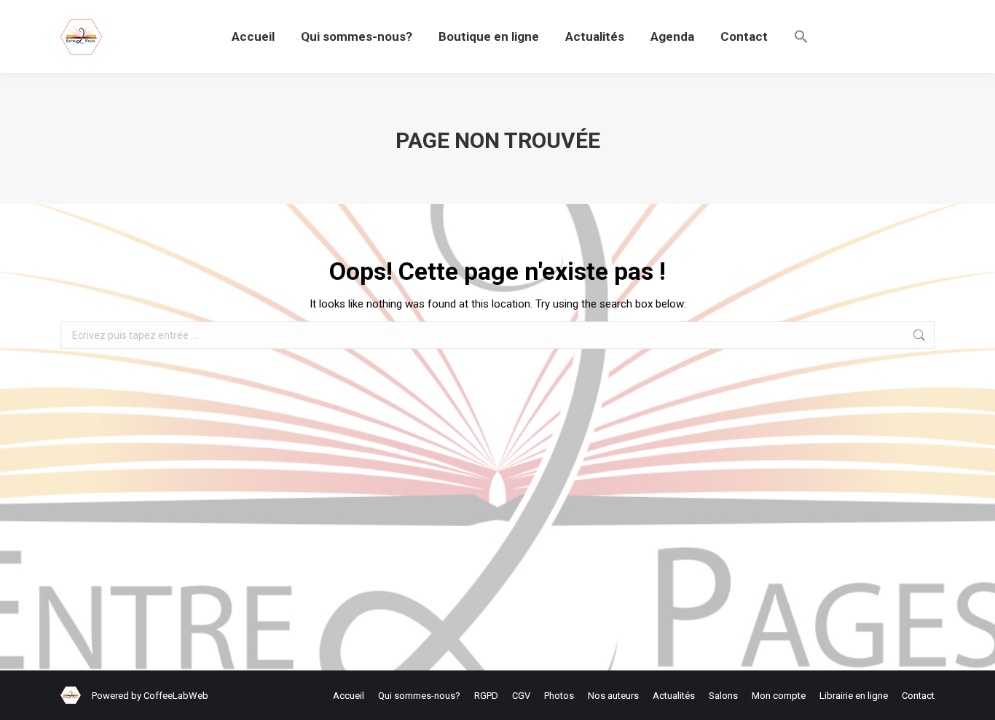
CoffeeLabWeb (175, 695)
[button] (801, 36)
